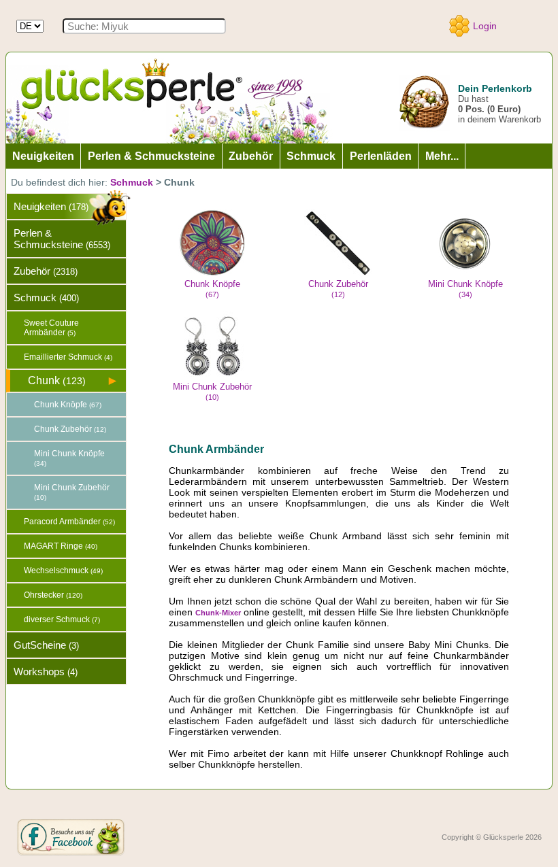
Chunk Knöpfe (212, 289)
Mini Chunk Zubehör (212, 391)
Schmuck (131, 182)
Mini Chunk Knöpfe (465, 289)
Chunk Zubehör (338, 289)
